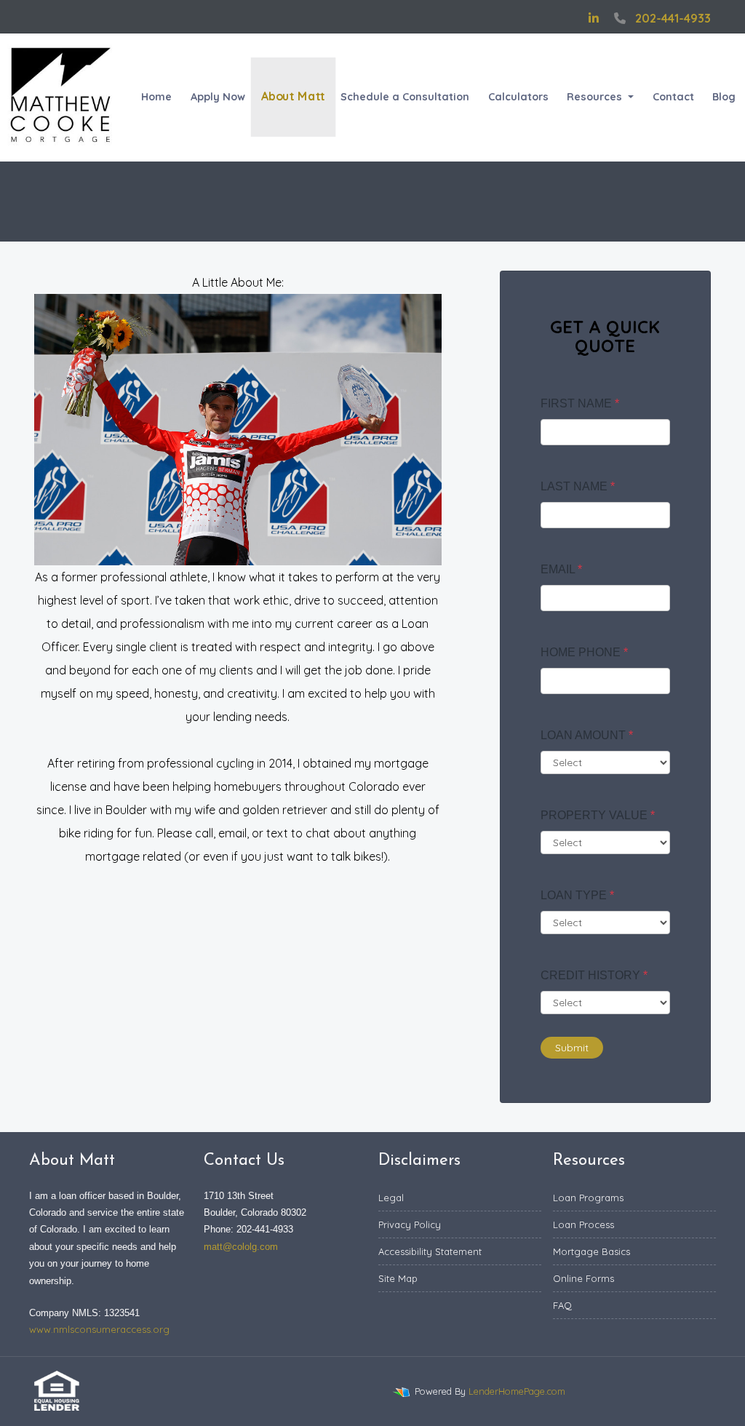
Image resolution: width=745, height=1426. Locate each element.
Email (561, 569)
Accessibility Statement (430, 1251)
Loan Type (577, 895)
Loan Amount (587, 735)
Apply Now (218, 96)
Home (156, 96)
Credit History (594, 975)
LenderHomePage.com (517, 1391)
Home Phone (584, 652)
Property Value (598, 815)
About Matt (293, 96)
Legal (391, 1197)
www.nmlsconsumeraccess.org (99, 1329)
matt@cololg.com (241, 1246)
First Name (580, 403)
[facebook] (572, 18)
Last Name (578, 486)
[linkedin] (594, 18)
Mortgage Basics (591, 1251)
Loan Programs (588, 1197)
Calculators (518, 96)
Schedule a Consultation (404, 96)
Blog (724, 96)
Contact (673, 96)
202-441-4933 (673, 18)
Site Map (398, 1278)
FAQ (562, 1305)
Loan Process (583, 1224)
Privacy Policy (409, 1224)
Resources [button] (596, 96)
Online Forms (583, 1278)
